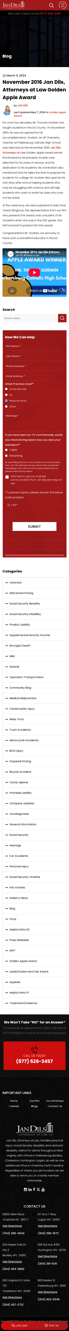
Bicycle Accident (20, 772)
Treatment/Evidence (23, 1003)
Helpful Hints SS (19, 929)
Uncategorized (19, 814)
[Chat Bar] (34, 1326)
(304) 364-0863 (13, 1269)
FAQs (12, 919)
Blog (12, 908)
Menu (62, 5)
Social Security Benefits (24, 604)
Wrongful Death (19, 646)
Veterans (15, 582)
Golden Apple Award (23, 961)
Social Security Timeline (24, 877)
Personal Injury (19, 866)
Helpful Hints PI (19, 993)
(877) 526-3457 (34, 14)
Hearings (15, 845)
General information (22, 824)
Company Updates (21, 803)
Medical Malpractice (22, 698)
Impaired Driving (20, 761)
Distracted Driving (21, 593)
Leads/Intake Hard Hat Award (28, 972)
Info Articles (17, 887)
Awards (14, 667)
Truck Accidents (20, 730)
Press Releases (19, 940)
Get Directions (12, 1226)
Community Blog (20, 688)
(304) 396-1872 (48, 1233)
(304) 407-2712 (12, 1305)
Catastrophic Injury (22, 709)
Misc (12, 656)
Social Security (18, 835)
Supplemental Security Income (29, 635)
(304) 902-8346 (49, 1299)
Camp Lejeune (18, 782)
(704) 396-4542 (13, 1233)
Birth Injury (16, 751)
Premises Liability (20, 793)
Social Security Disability (25, 614)
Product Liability (19, 625)
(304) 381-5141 (47, 1264)
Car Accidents (18, 856)
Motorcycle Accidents (24, 740)
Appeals (14, 982)
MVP (12, 950)
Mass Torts (16, 719)
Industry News (18, 898)
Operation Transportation (26, 677)
